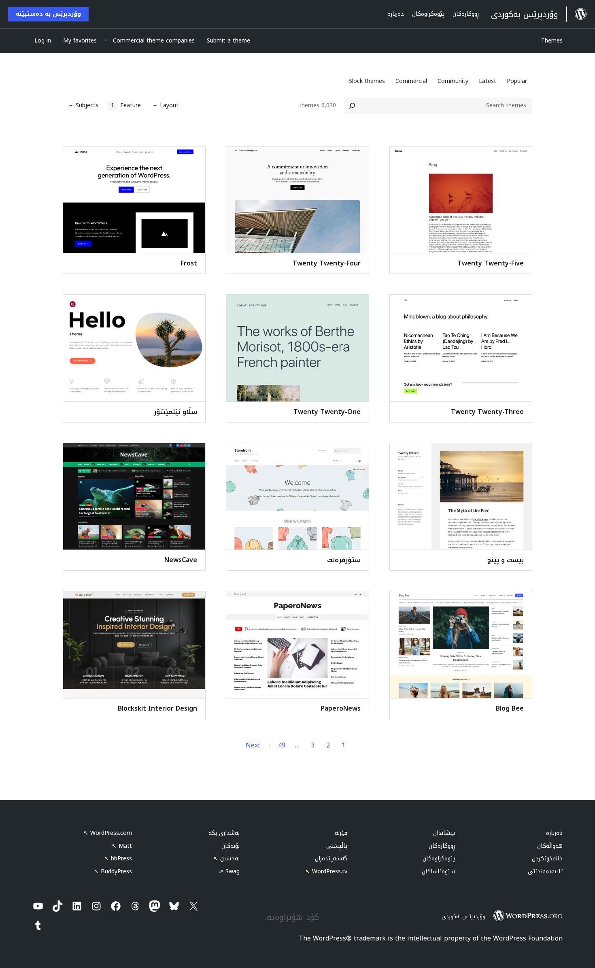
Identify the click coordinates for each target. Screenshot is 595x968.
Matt (122, 846)
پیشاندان (444, 833)
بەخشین (226, 858)
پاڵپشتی (336, 846)
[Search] (352, 106)
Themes (552, 40)
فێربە (341, 833)
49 (281, 745)
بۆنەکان (230, 846)
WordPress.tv (326, 871)
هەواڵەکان (550, 846)
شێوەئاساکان (438, 871)
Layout (169, 105)
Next (253, 745)
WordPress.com (107, 833)
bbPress (118, 858)
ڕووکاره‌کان (442, 846)
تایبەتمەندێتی (545, 871)
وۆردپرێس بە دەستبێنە (48, 13)
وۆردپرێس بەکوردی (463, 916)
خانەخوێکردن (547, 858)
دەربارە (554, 833)
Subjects (87, 105)
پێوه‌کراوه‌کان (439, 858)
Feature (126, 105)
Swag (229, 871)
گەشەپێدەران (331, 858)
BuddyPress (113, 871)
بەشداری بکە (224, 833)
